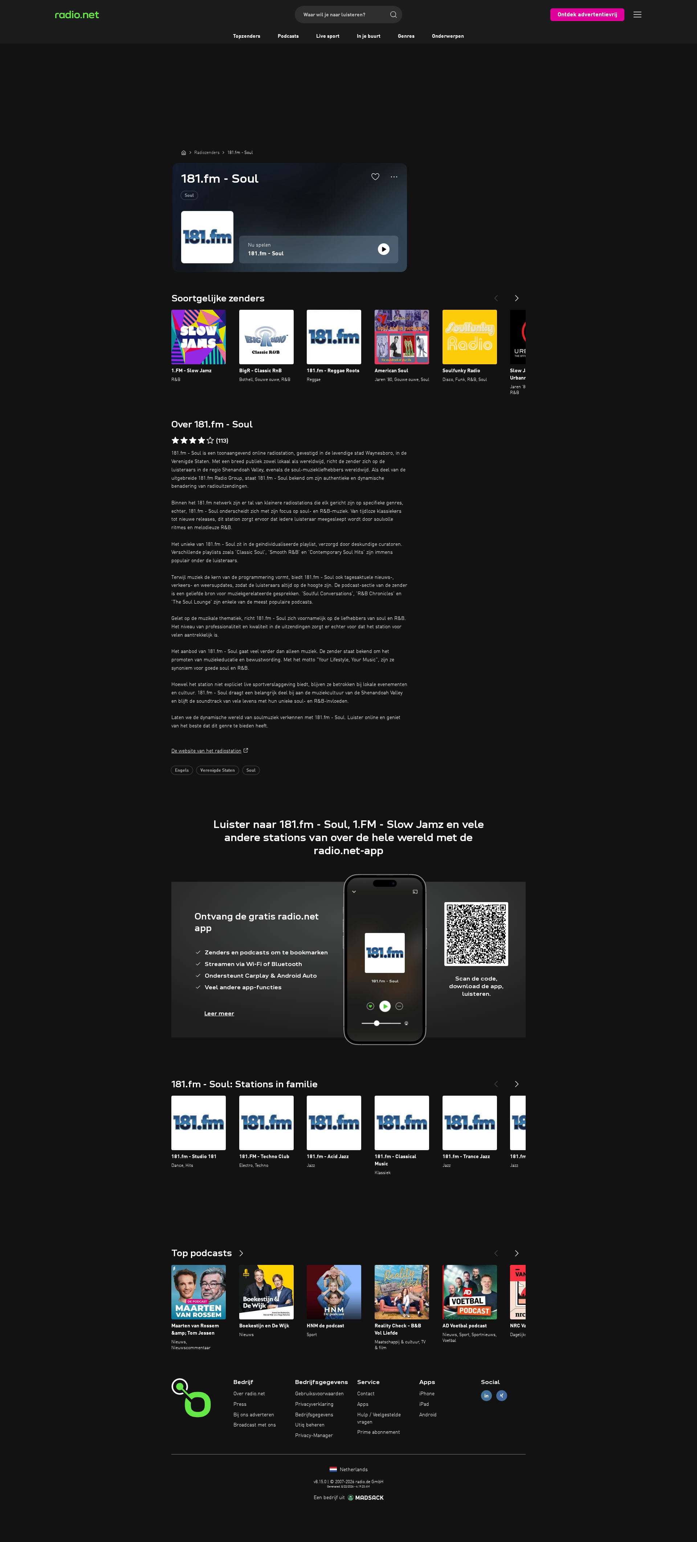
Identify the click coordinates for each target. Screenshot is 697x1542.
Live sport (327, 36)
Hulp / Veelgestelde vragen (379, 1418)
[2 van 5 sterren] (184, 440)
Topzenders (246, 36)
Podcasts (288, 36)
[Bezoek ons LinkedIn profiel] (486, 1396)
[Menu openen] (637, 14)
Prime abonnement (378, 1432)
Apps (362, 1404)
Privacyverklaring (314, 1404)
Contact (366, 1393)
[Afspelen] (384, 249)
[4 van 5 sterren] (201, 440)
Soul (189, 196)
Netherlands (353, 1469)
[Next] (517, 295)
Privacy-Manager (314, 1435)
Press (239, 1404)
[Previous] (496, 295)
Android (428, 1414)
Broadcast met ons (254, 1425)
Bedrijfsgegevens (314, 1414)
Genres (406, 36)
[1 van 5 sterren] (175, 440)
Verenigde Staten (217, 770)
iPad (424, 1404)
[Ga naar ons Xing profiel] (502, 1396)
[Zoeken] (393, 14)
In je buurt (368, 36)
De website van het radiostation (206, 751)
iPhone (427, 1393)
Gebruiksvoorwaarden (319, 1393)
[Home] (184, 152)
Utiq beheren (310, 1425)
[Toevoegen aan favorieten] (375, 176)
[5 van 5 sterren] (210, 440)
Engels (182, 770)
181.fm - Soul (266, 254)
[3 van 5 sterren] (192, 440)
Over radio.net (249, 1393)
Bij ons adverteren (253, 1414)
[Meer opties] (394, 177)
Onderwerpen (448, 36)
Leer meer (219, 1013)
